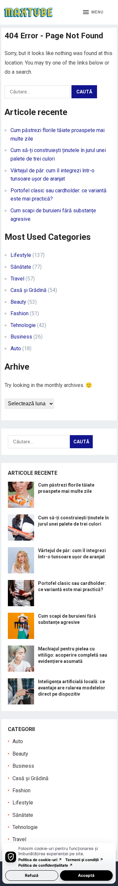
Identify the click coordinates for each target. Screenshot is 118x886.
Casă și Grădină (28, 290)
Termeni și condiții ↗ (84, 859)
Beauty (18, 302)
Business (21, 337)
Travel (17, 279)
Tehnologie (23, 325)
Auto (15, 348)
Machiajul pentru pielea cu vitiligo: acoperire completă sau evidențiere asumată (72, 655)
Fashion (19, 313)
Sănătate (20, 267)
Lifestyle (20, 255)
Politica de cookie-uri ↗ (40, 859)
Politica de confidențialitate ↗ (45, 865)
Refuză (31, 875)
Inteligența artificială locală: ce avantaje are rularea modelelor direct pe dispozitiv (71, 688)
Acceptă (86, 875)
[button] (93, 12)
